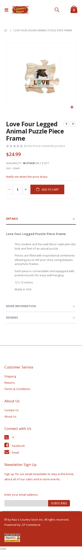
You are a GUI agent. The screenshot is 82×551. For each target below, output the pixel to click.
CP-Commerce (31, 525)
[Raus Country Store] (20, 10)
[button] (72, 107)
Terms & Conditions (17, 389)
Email (15, 452)
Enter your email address (21, 495)
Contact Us (11, 410)
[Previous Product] (66, 124)
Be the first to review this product (44, 146)
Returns (9, 383)
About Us (10, 416)
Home (5, 30)
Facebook (18, 446)
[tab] (41, 219)
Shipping (10, 376)
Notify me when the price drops (27, 177)
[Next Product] (73, 124)
